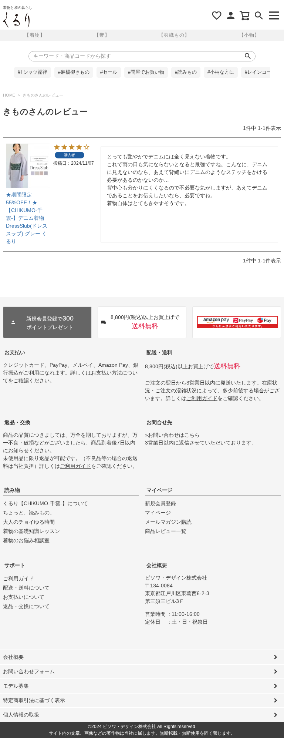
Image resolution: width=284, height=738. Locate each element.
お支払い (14, 352)
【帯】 (102, 35)
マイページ (159, 490)
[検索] (258, 15)
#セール (108, 72)
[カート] (244, 15)
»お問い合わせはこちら (172, 435)
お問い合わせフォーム (29, 671)
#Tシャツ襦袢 (32, 72)
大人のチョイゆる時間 (29, 522)
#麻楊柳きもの (73, 72)
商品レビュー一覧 (165, 531)
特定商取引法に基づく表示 (34, 700)
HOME (9, 95)
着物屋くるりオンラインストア (16, 20)
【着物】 (34, 35)
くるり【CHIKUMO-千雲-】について (45, 503)
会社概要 (156, 565)
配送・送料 (159, 352)
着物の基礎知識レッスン (31, 531)
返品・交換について (26, 606)
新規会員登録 (160, 503)
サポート (14, 565)
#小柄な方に (220, 72)
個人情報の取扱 (21, 715)
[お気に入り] (216, 15)
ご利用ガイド (201, 398)
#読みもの (186, 72)
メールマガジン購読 (168, 522)
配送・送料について (26, 588)
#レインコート (260, 72)
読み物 (12, 490)
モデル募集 (16, 686)
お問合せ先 (159, 422)
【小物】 (249, 35)
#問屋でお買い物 (146, 72)
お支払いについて (23, 597)
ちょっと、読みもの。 (29, 513)
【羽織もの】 (174, 35)
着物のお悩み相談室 (26, 540)
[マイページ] (230, 15)
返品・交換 (17, 422)
